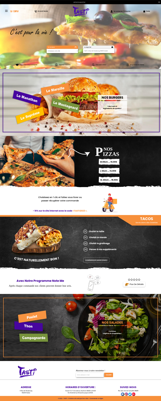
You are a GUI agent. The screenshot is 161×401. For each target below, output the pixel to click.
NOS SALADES (112, 322)
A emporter (87, 47)
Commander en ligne (96, 398)
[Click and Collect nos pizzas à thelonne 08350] (93, 65)
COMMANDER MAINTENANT (96, 260)
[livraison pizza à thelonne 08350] (80, 11)
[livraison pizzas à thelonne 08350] (26, 371)
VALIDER (109, 375)
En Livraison (51, 47)
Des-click (85, 398)
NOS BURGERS (112, 97)
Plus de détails (136, 284)
